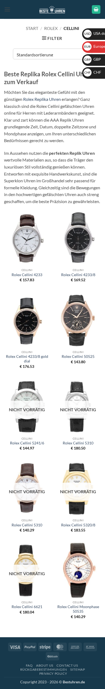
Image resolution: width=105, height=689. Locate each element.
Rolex (51, 28)
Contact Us (67, 665)
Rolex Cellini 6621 (27, 607)
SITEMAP (77, 669)
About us (44, 665)
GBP (92, 59)
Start (32, 28)
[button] (7, 9)
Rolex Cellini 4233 (27, 275)
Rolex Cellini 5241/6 (27, 443)
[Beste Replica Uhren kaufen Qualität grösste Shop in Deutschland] (52, 9)
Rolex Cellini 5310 (78, 443)
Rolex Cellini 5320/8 (78, 525)
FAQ (29, 665)
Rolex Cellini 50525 (78, 356)
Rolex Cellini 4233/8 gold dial (27, 359)
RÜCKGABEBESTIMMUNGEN (43, 669)
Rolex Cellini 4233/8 (78, 275)
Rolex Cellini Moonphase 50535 (78, 609)
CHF (92, 72)
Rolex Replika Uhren (42, 99)
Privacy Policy (53, 673)
